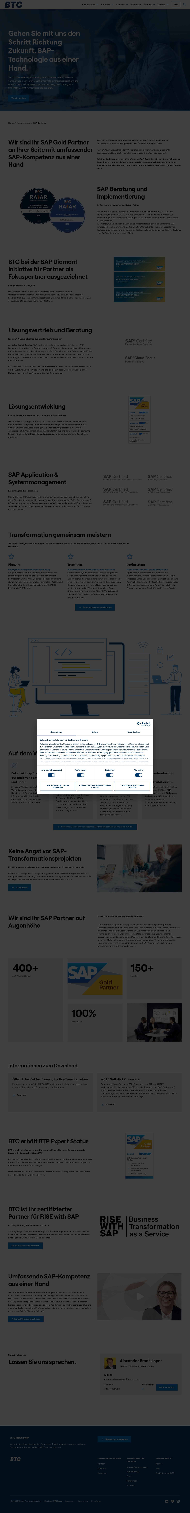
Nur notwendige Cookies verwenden (58, 786)
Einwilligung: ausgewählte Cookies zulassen (95, 786)
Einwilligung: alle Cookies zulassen (132, 786)
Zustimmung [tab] (56, 732)
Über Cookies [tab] (134, 732)
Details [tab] (95, 732)
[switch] (80, 775)
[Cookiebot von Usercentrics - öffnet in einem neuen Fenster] (139, 724)
